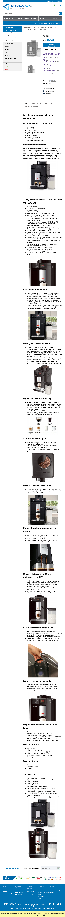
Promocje (7, 69)
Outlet (6, 64)
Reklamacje (41, 896)
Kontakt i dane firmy (55, 890)
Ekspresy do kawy (9, 27)
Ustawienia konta (19, 892)
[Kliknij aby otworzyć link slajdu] (32, 878)
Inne (6, 61)
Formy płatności (30, 892)
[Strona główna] (17, 6)
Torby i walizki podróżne (10, 58)
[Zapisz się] (58, 868)
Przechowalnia (18, 894)
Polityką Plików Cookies (37, 913)
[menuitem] (10, 18)
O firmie (52, 892)
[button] (48, 88)
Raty (39, 894)
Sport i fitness (8, 55)
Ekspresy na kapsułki (11, 38)
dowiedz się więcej (47, 73)
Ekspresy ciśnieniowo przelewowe (11, 34)
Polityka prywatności (8, 894)
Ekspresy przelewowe (11, 41)
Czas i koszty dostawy (32, 894)
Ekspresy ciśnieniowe (11, 30)
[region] (32, 878)
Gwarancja (41, 890)
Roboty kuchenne (9, 43)
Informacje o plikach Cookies (7, 891)
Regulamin (5, 896)
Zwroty (40, 899)
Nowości (7, 67)
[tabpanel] (42, 484)
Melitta (50, 83)
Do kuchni (7, 46)
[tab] (26, 103)
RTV (6, 52)
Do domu (7, 49)
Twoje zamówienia (19, 890)
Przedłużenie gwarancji (44, 892)
